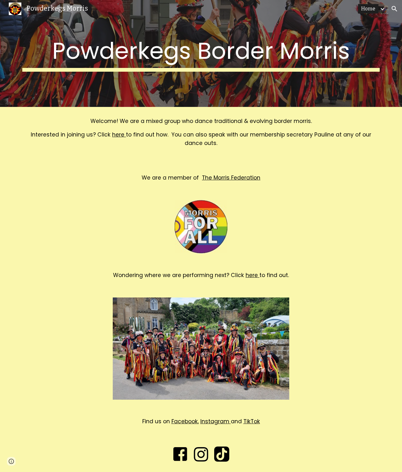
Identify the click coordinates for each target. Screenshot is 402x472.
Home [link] (368, 9)
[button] (394, 8)
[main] (201, 53)
